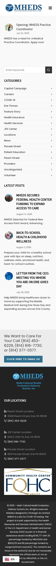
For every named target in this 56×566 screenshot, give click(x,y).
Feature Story (12, 111)
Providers (9, 163)
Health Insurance (14, 117)
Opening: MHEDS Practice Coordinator (33, 27)
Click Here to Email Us (23, 359)
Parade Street (12, 146)
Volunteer (10, 175)
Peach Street (12, 158)
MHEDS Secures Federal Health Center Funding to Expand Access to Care (34, 202)
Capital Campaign (15, 88)
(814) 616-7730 (16, 441)
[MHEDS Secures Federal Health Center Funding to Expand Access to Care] (9, 198)
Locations (10, 134)
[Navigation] (50, 8)
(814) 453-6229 (16, 420)
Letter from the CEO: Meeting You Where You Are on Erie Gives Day (32, 280)
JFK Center (10, 129)
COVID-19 (9, 100)
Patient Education (14, 152)
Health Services (13, 123)
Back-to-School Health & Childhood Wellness (31, 237)
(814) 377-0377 (16, 458)
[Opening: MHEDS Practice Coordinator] (9, 27)
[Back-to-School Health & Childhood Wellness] (9, 235)
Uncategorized (13, 169)
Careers (9, 94)
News (7, 140)
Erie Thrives (11, 105)
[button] (48, 69)
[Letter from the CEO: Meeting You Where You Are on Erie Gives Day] (9, 276)
